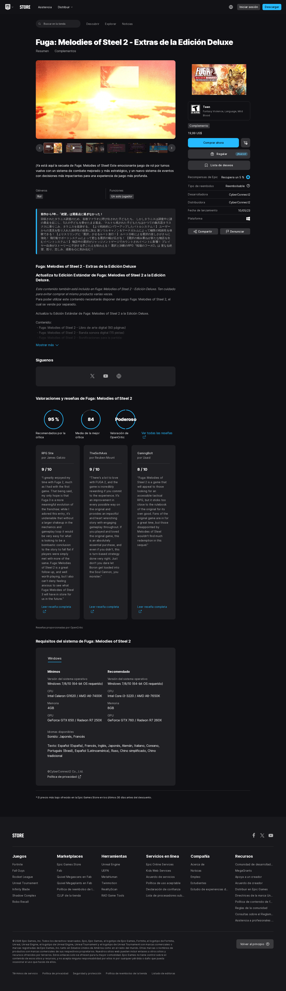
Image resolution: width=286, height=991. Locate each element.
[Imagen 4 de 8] (116, 148)
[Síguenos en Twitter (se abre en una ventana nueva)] (92, 376)
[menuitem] (92, 24)
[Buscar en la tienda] (39, 24)
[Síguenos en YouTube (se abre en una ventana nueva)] (105, 376)
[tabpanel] (105, 692)
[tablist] (105, 658)
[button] (106, 344)
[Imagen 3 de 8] (95, 148)
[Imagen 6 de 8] (158, 148)
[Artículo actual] (53, 148)
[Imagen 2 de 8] (74, 148)
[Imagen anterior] (40, 148)
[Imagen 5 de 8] (137, 148)
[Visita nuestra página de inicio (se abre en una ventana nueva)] (119, 376)
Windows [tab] (54, 658)
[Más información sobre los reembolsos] (248, 186)
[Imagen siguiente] (171, 148)
